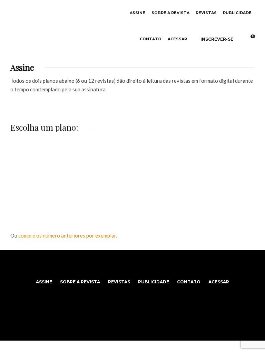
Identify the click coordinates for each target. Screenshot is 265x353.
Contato (150, 39)
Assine (137, 13)
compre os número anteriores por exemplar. (67, 235)
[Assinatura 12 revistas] (132, 176)
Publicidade (237, 13)
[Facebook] (125, 266)
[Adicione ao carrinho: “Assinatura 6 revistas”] (72, 159)
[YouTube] (141, 266)
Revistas (206, 13)
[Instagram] (133, 266)
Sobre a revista (170, 13)
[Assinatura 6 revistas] (51, 176)
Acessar (177, 39)
